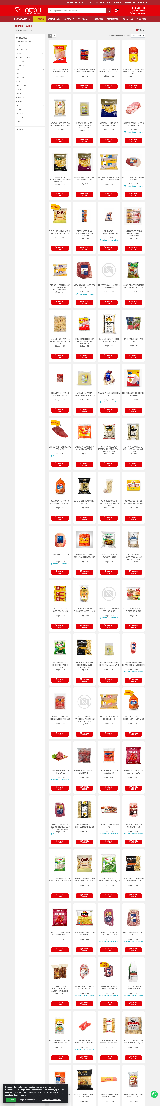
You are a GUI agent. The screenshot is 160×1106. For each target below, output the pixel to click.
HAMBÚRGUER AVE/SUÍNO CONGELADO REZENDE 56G (84, 70)
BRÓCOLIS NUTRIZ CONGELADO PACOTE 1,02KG (60, 665)
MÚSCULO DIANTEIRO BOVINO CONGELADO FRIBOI (133, 664)
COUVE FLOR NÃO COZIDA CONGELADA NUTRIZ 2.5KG (60, 880)
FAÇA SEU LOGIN (61, 86)
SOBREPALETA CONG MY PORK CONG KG (109, 610)
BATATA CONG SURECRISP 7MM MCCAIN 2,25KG (109, 340)
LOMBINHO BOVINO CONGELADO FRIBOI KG (84, 1042)
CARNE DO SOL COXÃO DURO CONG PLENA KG (109, 934)
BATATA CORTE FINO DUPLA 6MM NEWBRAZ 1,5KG (133, 880)
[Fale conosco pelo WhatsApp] (154, 1094)
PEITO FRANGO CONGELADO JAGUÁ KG (133, 394)
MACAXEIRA (20, 98)
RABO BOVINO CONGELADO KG (133, 934)
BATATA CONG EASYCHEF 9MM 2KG (84, 502)
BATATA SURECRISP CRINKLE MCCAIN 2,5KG (84, 826)
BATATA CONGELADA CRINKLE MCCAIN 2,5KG (109, 1042)
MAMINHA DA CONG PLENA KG (109, 394)
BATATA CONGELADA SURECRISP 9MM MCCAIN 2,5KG (133, 449)
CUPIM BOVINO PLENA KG (60, 555)
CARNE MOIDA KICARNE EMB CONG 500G (109, 1095)
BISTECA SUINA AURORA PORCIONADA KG (84, 988)
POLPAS (18, 110)
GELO (18, 82)
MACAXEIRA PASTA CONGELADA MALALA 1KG (84, 394)
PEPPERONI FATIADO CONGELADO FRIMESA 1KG (84, 556)
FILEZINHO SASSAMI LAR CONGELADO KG (109, 718)
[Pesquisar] (108, 10)
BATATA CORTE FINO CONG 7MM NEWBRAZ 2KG (84, 178)
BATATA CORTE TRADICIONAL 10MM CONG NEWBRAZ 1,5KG (84, 719)
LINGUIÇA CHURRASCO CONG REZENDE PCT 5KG (60, 718)
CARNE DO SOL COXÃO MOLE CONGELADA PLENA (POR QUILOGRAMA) (60, 827)
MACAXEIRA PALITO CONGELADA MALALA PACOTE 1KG (84, 125)
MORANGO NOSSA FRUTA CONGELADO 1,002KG (60, 934)
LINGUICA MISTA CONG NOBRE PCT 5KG (133, 1095)
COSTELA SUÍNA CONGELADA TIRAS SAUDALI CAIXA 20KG (59, 989)
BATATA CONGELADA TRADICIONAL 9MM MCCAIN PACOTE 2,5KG (109, 449)
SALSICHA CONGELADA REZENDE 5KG (109, 772)
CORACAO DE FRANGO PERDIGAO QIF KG (60, 394)
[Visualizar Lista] (54, 36)
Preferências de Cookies (51, 1100)
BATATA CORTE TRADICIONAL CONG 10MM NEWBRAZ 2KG (60, 179)
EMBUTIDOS (20, 62)
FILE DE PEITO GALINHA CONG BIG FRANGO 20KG (109, 70)
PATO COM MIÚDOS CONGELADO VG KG (133, 988)
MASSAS (19, 102)
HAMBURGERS (21, 86)
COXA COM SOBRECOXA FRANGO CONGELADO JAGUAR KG (84, 341)
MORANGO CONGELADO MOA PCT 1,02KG (133, 772)
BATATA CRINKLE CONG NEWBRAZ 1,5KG (109, 124)
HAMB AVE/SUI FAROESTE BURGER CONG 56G (133, 610)
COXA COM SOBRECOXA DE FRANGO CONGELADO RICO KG (133, 71)
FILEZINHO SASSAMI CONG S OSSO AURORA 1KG (60, 1042)
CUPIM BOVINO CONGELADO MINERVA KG (60, 772)
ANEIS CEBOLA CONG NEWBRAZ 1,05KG (108, 556)
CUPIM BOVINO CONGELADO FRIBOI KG (133, 178)
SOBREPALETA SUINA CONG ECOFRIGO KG (133, 124)
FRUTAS (18, 74)
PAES (17, 106)
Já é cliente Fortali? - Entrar (81, 2)
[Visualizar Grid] (50, 36)
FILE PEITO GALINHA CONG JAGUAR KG (109, 286)
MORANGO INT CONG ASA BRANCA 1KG (84, 772)
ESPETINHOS (20, 70)
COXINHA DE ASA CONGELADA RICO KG (59, 610)
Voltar (141, 30)
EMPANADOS (20, 66)
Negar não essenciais (28, 1100)
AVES (18, 46)
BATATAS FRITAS (21, 50)
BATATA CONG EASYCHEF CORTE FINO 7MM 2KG (84, 1095)
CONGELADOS (21, 38)
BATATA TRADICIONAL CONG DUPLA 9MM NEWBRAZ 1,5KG (84, 665)
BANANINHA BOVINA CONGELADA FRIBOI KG (109, 988)
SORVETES (19, 118)
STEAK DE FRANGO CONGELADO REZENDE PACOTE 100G (84, 233)
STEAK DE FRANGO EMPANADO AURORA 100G (84, 610)
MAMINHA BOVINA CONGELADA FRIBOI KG (109, 232)
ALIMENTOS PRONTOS (23, 42)
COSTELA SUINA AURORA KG (109, 826)
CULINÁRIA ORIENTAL (23, 58)
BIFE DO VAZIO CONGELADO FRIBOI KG (60, 448)
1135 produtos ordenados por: (118, 36)
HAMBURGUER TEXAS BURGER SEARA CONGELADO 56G (133, 233)
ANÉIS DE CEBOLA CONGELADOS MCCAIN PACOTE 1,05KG (133, 557)
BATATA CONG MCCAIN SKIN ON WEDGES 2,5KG (133, 1042)
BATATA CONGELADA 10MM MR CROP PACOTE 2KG (60, 232)
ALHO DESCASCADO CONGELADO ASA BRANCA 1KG (108, 503)
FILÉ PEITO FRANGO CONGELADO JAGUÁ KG (60, 70)
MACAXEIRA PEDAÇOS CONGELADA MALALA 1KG (109, 664)
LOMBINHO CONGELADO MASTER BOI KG (133, 826)
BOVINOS (19, 54)
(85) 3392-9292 (138, 13)
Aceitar (11, 1100)
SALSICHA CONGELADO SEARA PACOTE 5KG (84, 448)
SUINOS (18, 122)
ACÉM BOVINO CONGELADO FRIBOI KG (84, 286)
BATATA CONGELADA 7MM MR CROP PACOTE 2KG (84, 880)
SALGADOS (19, 114)
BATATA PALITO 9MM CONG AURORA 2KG (84, 934)
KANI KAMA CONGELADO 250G (133, 340)
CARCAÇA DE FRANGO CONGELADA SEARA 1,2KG (60, 502)
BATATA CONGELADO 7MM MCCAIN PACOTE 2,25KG (60, 124)
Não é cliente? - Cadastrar (110, 2)
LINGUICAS (19, 94)
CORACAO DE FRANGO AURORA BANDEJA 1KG (133, 502)
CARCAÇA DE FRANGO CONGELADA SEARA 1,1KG (133, 718)
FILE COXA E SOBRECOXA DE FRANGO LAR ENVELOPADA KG (60, 287)
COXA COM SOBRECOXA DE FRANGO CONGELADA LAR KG (109, 179)
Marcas (20, 129)
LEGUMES (19, 90)
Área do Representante (137, 2)
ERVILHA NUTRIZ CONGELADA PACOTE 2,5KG (109, 880)
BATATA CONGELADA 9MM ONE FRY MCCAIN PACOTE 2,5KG (60, 341)
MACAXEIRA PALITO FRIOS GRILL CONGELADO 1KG (133, 286)
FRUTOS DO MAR (21, 78)
